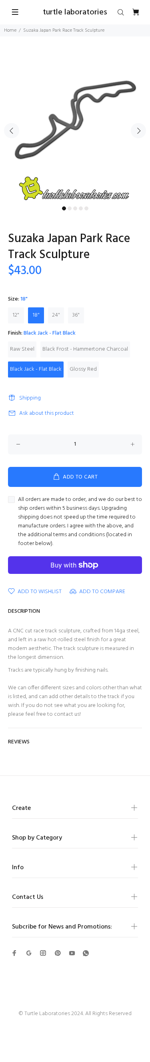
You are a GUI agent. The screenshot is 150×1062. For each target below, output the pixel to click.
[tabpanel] (75, 126)
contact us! (67, 714)
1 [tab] (64, 208)
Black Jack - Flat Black (36, 369)
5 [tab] (86, 208)
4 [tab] (81, 208)
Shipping (30, 398)
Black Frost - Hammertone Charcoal (85, 349)
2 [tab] (70, 208)
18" (36, 315)
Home (10, 30)
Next (138, 130)
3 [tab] (75, 208)
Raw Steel (22, 349)
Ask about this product (46, 413)
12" (16, 315)
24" (56, 315)
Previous (11, 130)
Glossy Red (83, 369)
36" (76, 315)
